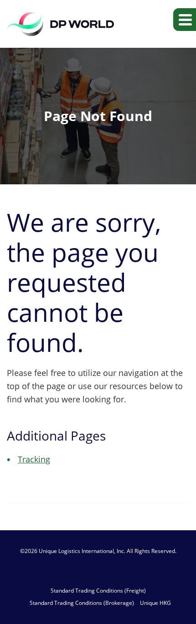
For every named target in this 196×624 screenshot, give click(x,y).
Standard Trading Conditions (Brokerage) (82, 603)
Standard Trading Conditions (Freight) (98, 591)
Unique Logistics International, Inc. (82, 551)
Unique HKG (155, 603)
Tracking (34, 459)
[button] (184, 19)
